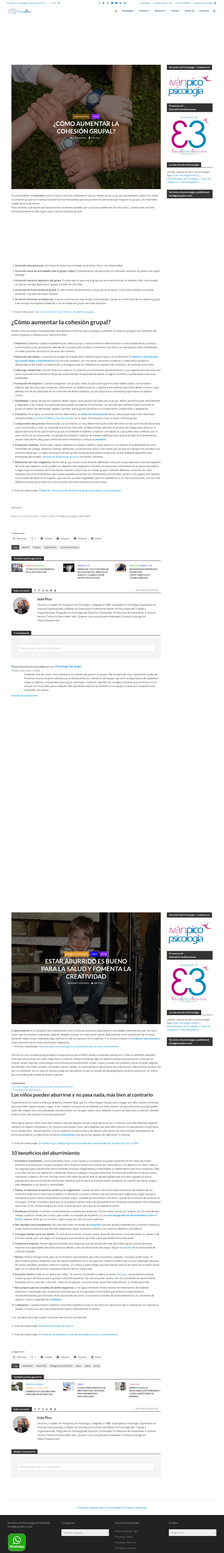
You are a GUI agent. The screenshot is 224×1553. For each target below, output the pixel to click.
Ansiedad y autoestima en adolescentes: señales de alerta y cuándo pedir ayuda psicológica (92, 573)
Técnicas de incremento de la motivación (40, 570)
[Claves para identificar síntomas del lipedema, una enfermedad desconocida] (68, 1386)
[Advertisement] (112, 42)
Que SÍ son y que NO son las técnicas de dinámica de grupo (64, 311)
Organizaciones (81, 116)
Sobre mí (189, 10)
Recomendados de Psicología (182, 178)
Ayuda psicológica (34, 1384)
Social (96, 116)
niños (78, 1365)
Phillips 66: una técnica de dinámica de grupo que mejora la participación (80, 490)
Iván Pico (95, 137)
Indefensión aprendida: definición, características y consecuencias (143, 573)
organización (50, 547)
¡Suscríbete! (145, 3)
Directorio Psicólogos (203, 3)
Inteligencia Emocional (77, 954)
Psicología (127, 10)
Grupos (36, 547)
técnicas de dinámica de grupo (60, 456)
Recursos (159, 10)
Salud (80, 565)
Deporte (30, 565)
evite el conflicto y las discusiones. (55, 418)
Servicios (143, 10)
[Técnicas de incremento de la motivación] (17, 567)
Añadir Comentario (80, 983)
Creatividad (27, 1365)
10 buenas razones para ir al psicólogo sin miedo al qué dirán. (112, 1507)
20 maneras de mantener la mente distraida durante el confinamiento (78, 1334)
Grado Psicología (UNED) (185, 175)
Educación (40, 565)
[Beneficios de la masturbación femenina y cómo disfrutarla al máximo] (120, 1386)
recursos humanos (69, 547)
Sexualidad (134, 1384)
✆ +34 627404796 (182, 3)
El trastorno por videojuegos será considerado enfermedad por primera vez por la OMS (89, 1143)
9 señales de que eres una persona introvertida (40, 1393)
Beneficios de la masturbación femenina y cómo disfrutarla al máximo (144, 1392)
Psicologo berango (68, 666)
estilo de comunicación (94, 414)
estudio (127, 1247)
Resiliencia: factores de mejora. (56, 1326)
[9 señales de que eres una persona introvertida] (17, 1386)
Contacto (204, 10)
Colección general (190, 181)
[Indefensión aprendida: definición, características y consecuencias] (120, 567)
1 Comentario (80, 137)
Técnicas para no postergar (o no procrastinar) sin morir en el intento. (79, 1046)
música (121, 1274)
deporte (25, 547)
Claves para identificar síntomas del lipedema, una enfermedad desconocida (91, 1392)
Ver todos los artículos (147, 590)
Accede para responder (24, 695)
